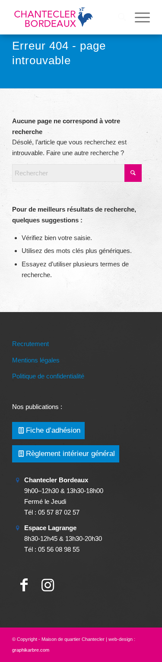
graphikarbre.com (30, 650)
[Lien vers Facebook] (24, 585)
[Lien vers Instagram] (48, 585)
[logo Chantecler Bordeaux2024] (67, 17)
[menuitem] (117, 17)
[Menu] (138, 17)
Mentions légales (36, 360)
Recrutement (30, 343)
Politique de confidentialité (48, 376)
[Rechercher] (117, 17)
